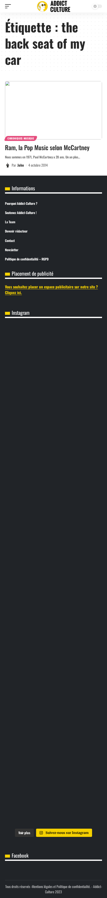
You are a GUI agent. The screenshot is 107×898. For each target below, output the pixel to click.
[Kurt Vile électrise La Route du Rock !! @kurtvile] (53, 464)
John (20, 165)
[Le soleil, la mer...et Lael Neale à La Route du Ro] (53, 686)
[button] (9, 6)
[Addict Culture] (53, 6)
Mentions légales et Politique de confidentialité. (61, 886)
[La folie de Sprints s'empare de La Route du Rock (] (53, 741)
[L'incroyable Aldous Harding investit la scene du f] (53, 575)
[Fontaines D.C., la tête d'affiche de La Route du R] (53, 409)
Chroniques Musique (20, 138)
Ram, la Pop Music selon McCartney (47, 147)
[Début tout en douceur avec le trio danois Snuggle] (53, 630)
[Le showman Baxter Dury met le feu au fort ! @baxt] (53, 797)
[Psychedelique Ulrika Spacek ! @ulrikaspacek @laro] (53, 519)
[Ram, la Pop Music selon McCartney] (53, 110)
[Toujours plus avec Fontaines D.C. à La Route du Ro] (53, 353)
